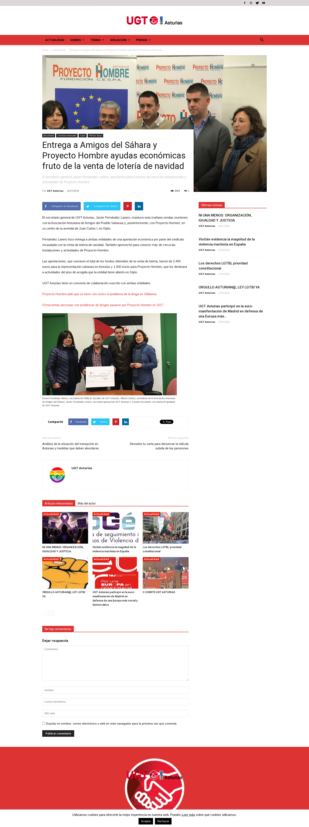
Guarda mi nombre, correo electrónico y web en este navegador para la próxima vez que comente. (111, 723)
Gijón (82, 135)
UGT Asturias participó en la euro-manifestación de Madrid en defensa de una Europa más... (231, 311)
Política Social (95, 135)
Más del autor (87, 503)
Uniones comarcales (66, 135)
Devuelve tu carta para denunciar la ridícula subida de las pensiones (159, 446)
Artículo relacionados (59, 503)
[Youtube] (263, 2)
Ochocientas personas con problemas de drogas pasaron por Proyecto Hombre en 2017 (102, 305)
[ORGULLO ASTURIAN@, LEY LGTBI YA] (65, 573)
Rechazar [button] (163, 821)
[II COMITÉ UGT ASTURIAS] (166, 573)
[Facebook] (245, 2)
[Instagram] (251, 2)
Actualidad (54, 40)
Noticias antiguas (84, 2)
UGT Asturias (55, 190)
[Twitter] (257, 2)
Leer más (188, 814)
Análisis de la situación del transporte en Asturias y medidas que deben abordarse (70, 446)
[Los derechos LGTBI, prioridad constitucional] (166, 528)
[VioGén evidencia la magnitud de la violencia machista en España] (115, 528)
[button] (262, 40)
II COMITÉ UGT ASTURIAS (159, 592)
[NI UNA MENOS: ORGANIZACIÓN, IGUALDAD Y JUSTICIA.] (65, 528)
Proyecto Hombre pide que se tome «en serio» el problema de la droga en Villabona (99, 294)
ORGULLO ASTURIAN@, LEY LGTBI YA (229, 287)
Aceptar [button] (146, 821)
